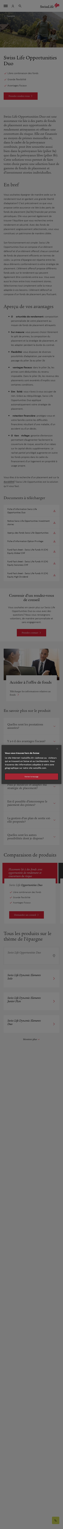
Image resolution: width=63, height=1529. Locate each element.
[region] (31, 764)
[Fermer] (57, 748)
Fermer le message (31, 776)
